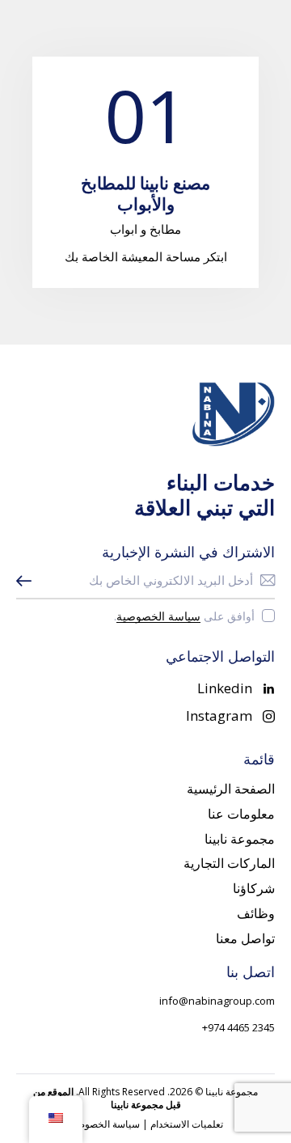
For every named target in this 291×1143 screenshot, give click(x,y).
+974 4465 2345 (238, 1027)
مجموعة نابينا (231, 1092)
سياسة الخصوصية (158, 617)
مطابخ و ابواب (145, 229)
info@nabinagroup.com (217, 1000)
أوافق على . (184, 616)
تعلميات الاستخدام (186, 1124)
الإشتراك (28, 581)
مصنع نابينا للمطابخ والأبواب (145, 193)
